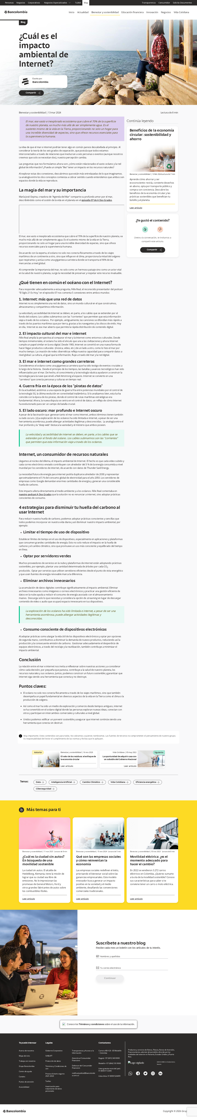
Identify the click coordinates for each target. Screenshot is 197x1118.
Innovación (152, 12)
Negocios (20, 2)
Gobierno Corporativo (53, 1051)
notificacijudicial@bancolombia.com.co (83, 1074)
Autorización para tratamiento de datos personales (53, 1088)
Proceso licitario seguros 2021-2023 (55, 1075)
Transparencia (148, 2)
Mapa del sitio (24, 1056)
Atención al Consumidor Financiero (81, 1059)
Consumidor (164, 2)
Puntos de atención (26, 1082)
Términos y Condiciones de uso (55, 1067)
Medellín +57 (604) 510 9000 (109, 1063)
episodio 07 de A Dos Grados (96, 200)
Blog (86, 2)
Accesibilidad (24, 1087)
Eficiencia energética (148, 782)
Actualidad (83, 12)
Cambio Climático (92, 782)
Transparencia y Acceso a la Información (83, 1052)
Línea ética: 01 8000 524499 (109, 1076)
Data (40, 782)
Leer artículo (136, 208)
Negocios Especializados (57, 2)
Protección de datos (53, 1061)
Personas (9, 2)
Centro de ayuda (25, 1071)
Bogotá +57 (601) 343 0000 (109, 1058)
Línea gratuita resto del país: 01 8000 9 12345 (109, 1069)
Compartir (33, 93)
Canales (22, 1076)
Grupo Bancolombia (26, 1066)
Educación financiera (132, 12)
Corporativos (34, 2)
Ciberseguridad (45, 788)
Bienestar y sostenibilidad (105, 12)
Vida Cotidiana (181, 12)
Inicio (71, 12)
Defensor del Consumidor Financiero (82, 1067)
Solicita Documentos (182, 2)
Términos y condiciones (91, 1024)
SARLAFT (48, 1056)
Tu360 (78, 2)
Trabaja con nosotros (27, 1061)
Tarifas (48, 1081)
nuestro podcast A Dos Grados (35, 494)
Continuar (110, 978)
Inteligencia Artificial (63, 782)
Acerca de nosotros (26, 1051)
